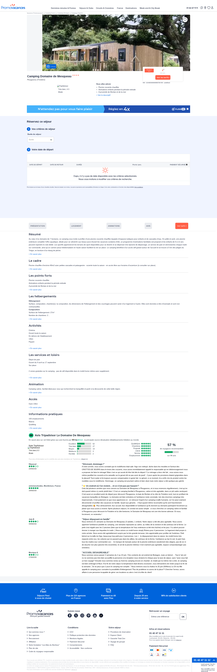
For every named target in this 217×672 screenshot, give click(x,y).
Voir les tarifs (163, 77)
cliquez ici (74, 669)
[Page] (70, 615)
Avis (148, 226)
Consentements (76, 645)
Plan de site (33, 648)
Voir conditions (138, 187)
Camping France (50, 13)
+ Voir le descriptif (103, 95)
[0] (208, 7)
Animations (114, 226)
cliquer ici (84, 459)
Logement (76, 226)
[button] (43, 594)
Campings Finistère (77, 13)
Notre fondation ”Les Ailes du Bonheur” (44, 645)
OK (183, 617)
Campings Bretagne (63, 13)
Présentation (37, 226)
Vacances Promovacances (35, 13)
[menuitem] (64, 8)
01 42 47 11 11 (192, 8)
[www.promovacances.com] (13, 6)
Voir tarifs (181, 226)
